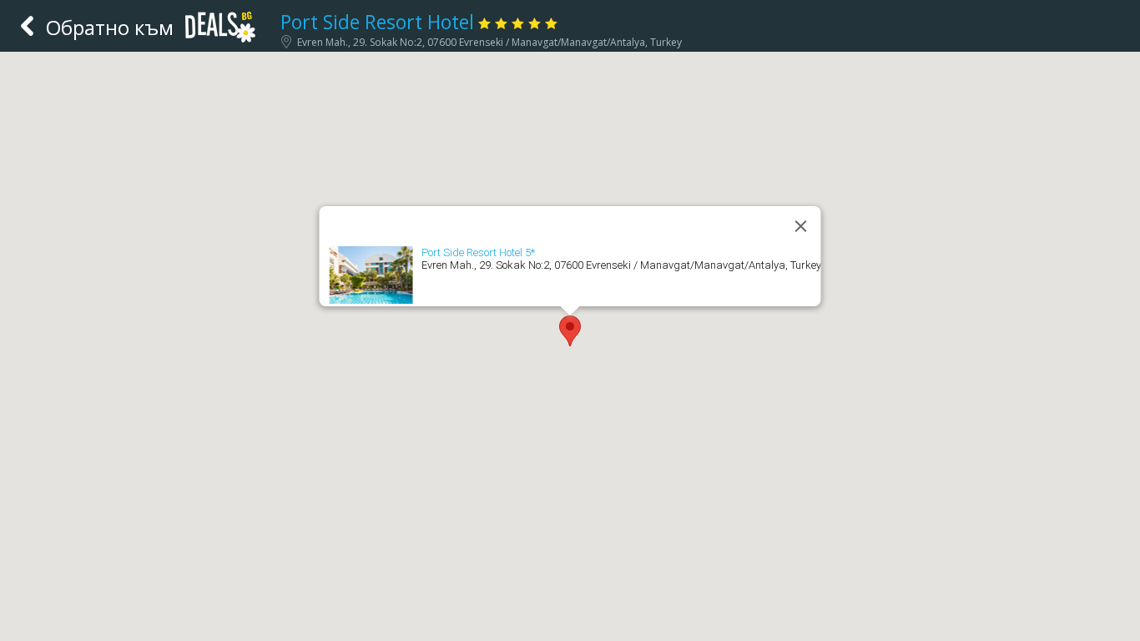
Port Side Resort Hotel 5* (478, 252)
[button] (570, 330)
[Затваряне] (801, 226)
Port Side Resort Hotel (377, 21)
